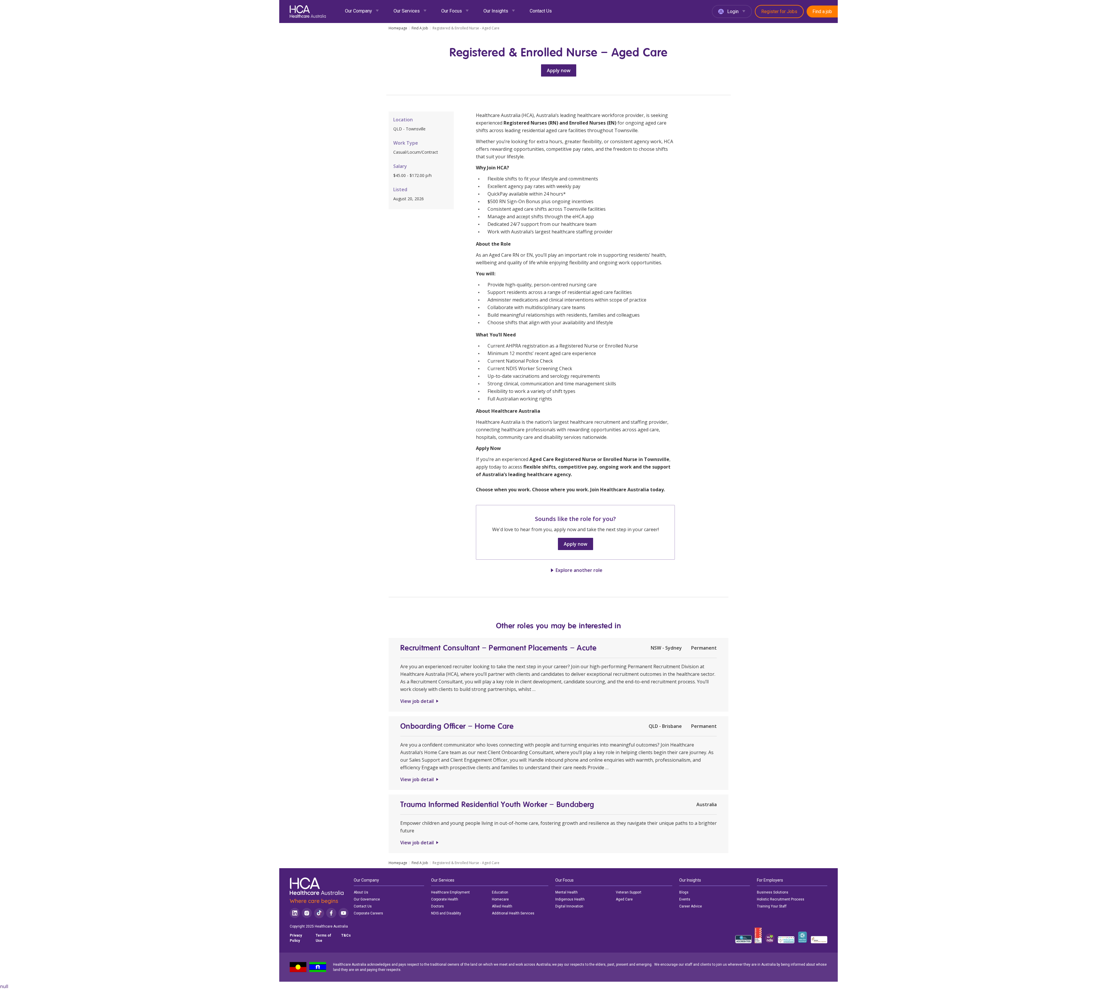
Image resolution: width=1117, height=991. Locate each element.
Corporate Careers (368, 913)
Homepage (398, 28)
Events (684, 899)
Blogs (684, 892)
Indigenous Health (570, 899)
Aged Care (624, 899)
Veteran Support (628, 892)
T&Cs (346, 935)
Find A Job (420, 28)
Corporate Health (444, 899)
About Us (361, 892)
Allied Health (502, 906)
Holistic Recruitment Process (780, 899)
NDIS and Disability (446, 913)
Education (500, 892)
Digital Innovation (569, 906)
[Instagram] (307, 913)
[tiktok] (319, 913)
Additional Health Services (513, 913)
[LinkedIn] (295, 913)
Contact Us (541, 11)
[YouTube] (343, 913)
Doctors (437, 906)
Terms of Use (323, 938)
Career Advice (690, 906)
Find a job (822, 11)
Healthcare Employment (450, 892)
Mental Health (566, 892)
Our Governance (367, 899)
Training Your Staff (772, 906)
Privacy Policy (296, 938)
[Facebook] (331, 913)
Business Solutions (772, 892)
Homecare (500, 899)
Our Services (407, 11)
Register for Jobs (779, 11)
